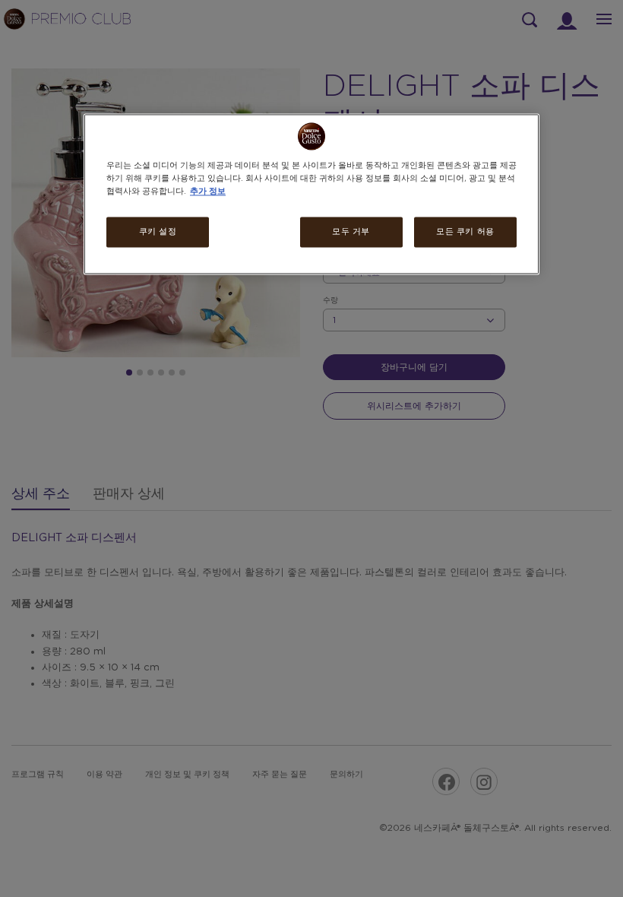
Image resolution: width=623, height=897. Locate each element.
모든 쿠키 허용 (465, 232)
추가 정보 (208, 192)
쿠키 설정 (158, 232)
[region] (311, 193)
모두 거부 (351, 232)
